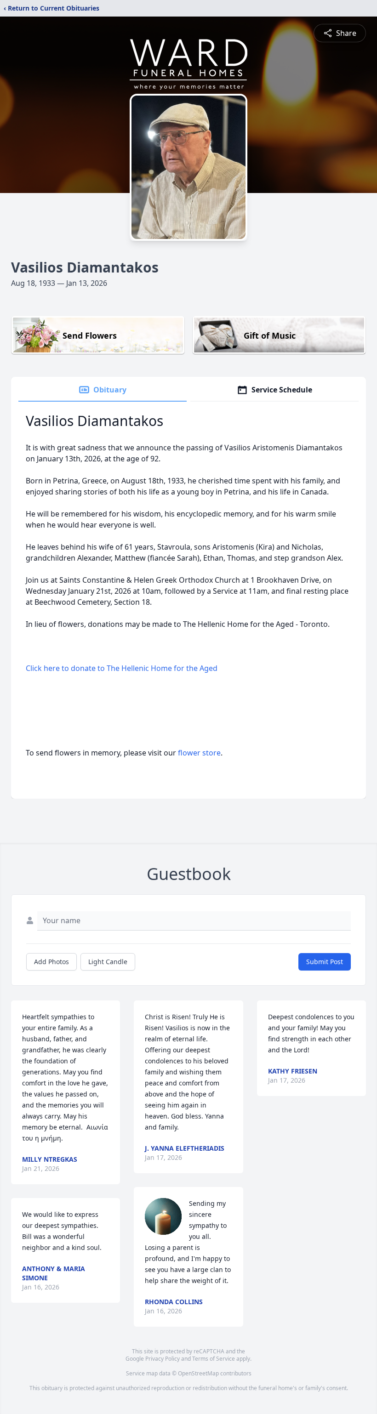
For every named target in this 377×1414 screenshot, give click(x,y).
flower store (199, 753)
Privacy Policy (162, 1359)
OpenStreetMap (198, 1373)
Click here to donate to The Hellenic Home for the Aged (121, 668)
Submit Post (324, 961)
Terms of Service (213, 1359)
